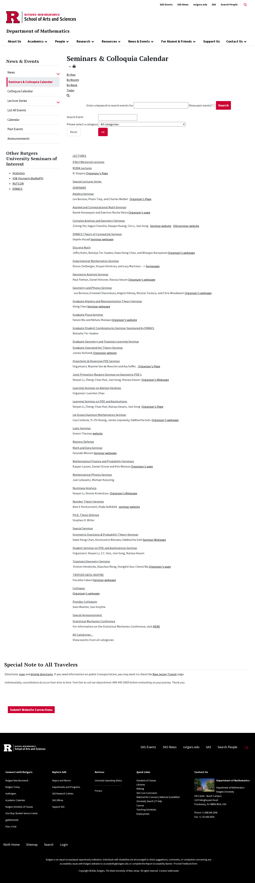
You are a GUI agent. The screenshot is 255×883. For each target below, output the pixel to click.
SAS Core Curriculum (146, 792)
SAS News (183, 4)
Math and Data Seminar (87, 448)
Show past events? (200, 105)
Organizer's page (139, 212)
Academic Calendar (15, 800)
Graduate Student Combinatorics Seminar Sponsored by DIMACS (113, 328)
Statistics (19, 173)
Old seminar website (186, 226)
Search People (229, 4)
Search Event (75, 117)
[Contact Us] (245, 41)
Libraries (140, 784)
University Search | (145, 801)
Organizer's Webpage (155, 380)
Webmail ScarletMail (169, 797)
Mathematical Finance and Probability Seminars (103, 461)
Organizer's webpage (181, 253)
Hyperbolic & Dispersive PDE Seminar (96, 361)
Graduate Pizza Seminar (88, 314)
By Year (71, 74)
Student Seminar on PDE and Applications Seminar (105, 548)
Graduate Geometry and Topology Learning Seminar (106, 341)
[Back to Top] (247, 874)
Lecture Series (17, 101)
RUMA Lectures (82, 168)
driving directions (42, 674)
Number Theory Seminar (88, 501)
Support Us (211, 41)
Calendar (13, 120)
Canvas (140, 805)
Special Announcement (87, 615)
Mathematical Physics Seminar (92, 474)
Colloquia (79, 588)
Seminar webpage (102, 239)
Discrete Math (82, 247)
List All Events (16, 110)
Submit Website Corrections (31, 710)
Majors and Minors (61, 780)
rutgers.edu (200, 4)
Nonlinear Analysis (85, 488)
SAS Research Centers (62, 793)
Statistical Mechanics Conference (94, 621)
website (98, 433)
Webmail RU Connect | (147, 797)
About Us (14, 41)
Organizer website (105, 353)
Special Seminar (83, 528)
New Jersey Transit (165, 674)
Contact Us (234, 41)
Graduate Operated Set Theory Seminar (98, 347)
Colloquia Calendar (20, 91)
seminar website (129, 507)
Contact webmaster (169, 870)
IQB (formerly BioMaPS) (28, 178)
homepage (153, 266)
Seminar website (160, 226)
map (22, 674)
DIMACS (17, 189)
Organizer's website (124, 320)
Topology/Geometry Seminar (91, 561)
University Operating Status (108, 780)
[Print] (74, 66)
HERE (156, 626)
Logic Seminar (82, 428)
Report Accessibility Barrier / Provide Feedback (169, 863)
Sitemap (32, 845)
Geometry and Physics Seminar (92, 288)
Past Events (15, 129)
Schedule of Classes (146, 780)
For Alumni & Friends (176, 41)
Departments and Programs (66, 786)
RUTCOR (18, 183)
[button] (58, 72)
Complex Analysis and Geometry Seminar (99, 220)
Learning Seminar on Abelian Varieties (97, 388)
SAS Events (166, 4)
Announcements (18, 139)
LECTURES (79, 156)
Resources (109, 41)
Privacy (98, 790)
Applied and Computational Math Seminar (99, 207)
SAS (214, 4)
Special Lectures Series (87, 181)
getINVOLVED (11, 819)
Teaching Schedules (146, 809)
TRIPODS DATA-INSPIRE (88, 575)
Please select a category (82, 124)
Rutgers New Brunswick (16, 780)
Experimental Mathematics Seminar (96, 261)
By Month (73, 80)
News (11, 72)
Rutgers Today (12, 786)
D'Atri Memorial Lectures (88, 162)
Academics (35, 41)
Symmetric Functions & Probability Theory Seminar (105, 534)
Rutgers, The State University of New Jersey (118, 870)
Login (64, 845)
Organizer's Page (97, 173)
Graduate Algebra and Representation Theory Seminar (107, 301)
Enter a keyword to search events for (109, 105)
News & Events (139, 41)
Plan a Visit (10, 826)
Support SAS (58, 806)
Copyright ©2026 (87, 870)
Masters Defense (83, 441)
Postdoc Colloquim (85, 601)
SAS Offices (57, 800)
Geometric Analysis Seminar (90, 274)
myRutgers (10, 793)
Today (70, 90)
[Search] (68, 95)
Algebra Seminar (83, 194)
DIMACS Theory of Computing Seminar (97, 234)
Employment (142, 813)
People (60, 41)
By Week (72, 85)
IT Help (158, 801)
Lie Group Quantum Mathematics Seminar (99, 415)
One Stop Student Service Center (21, 813)
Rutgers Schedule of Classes (19, 806)
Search (48, 845)
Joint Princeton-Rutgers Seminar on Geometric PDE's (107, 374)
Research (83, 41)
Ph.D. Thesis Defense (86, 515)
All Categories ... (83, 634)
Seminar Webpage (154, 540)
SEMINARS (79, 187)
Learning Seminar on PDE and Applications (100, 401)
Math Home (11, 845)
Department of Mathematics (37, 31)
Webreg (140, 788)
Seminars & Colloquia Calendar (30, 82)
